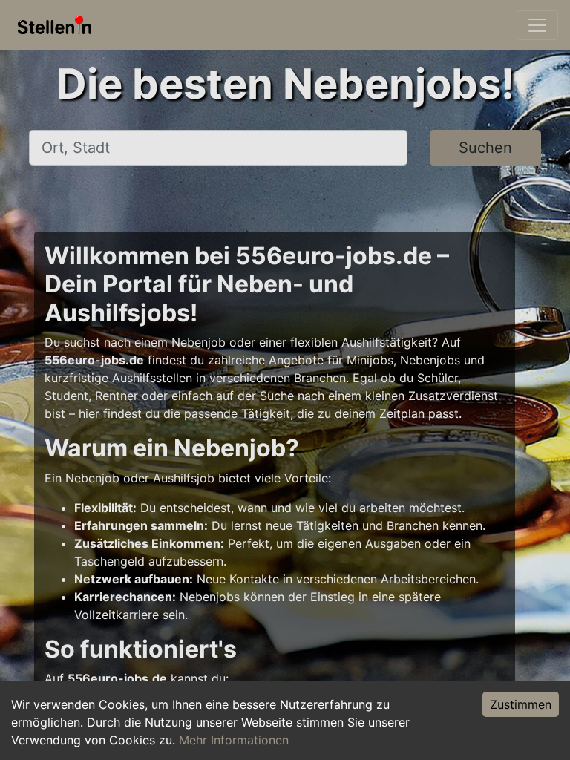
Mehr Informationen (234, 740)
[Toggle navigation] (537, 25)
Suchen (485, 148)
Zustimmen (520, 704)
